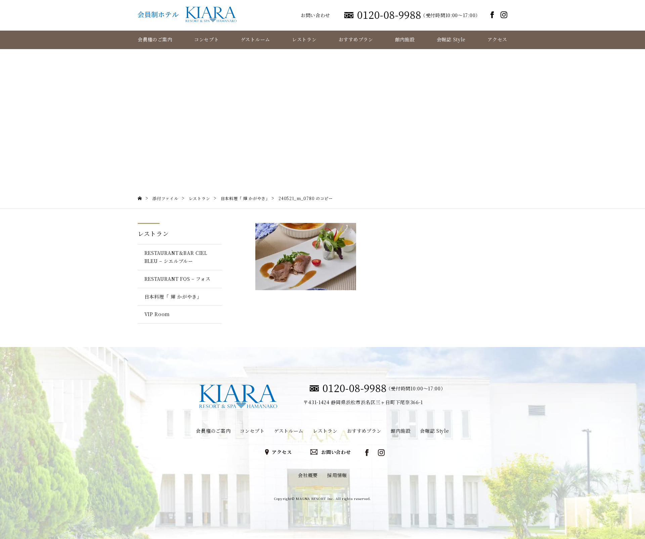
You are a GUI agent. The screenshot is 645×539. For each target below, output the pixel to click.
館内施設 (405, 39)
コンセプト (206, 39)
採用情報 (337, 475)
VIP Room (157, 314)
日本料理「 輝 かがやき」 (173, 296)
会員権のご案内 (155, 39)
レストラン (304, 39)
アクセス (497, 39)
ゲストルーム (255, 39)
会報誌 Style (451, 39)
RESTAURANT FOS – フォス (177, 278)
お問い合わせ (315, 15)
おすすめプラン (356, 39)
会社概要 (308, 475)
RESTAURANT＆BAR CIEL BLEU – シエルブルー (175, 256)
